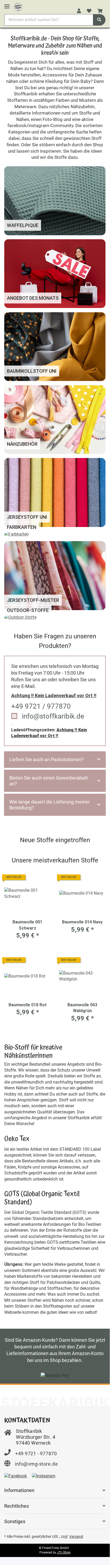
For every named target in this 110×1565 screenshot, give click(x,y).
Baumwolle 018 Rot (28, 1004)
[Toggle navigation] (7, 4)
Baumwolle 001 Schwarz (27, 924)
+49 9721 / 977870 (41, 706)
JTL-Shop (64, 1552)
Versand (76, 1536)
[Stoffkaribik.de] (18, 6)
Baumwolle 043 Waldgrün (82, 1007)
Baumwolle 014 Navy (82, 922)
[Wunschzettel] (89, 11)
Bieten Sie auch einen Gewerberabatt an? (48, 780)
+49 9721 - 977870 (36, 1453)
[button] (79, 11)
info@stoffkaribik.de (53, 716)
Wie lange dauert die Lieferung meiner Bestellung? (49, 804)
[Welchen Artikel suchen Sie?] (99, 20)
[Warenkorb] (100, 11)
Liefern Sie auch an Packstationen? (46, 759)
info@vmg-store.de (36, 1464)
